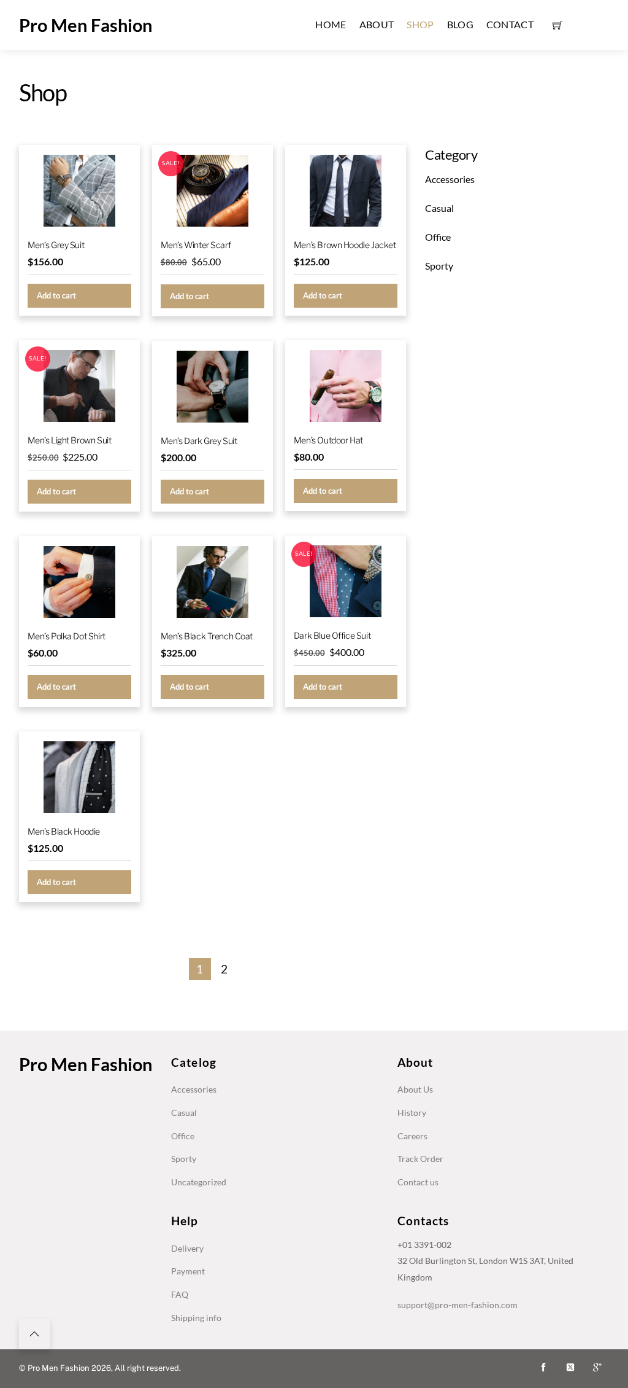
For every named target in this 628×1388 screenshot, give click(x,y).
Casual (439, 208)
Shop (420, 24)
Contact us (417, 1182)
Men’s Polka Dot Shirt (66, 636)
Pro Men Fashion (85, 25)
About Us (415, 1089)
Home (330, 24)
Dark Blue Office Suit (332, 635)
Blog (460, 24)
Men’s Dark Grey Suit (199, 440)
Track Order (420, 1158)
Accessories (450, 179)
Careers (412, 1136)
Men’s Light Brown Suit (70, 440)
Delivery (187, 1248)
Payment (188, 1271)
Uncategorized (198, 1182)
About (376, 24)
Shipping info (196, 1317)
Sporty (439, 265)
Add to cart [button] (56, 295)
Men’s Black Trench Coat (207, 636)
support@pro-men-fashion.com (457, 1305)
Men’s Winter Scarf (196, 245)
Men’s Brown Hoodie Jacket (345, 245)
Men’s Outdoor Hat (328, 440)
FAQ (179, 1294)
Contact (510, 24)
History (411, 1112)
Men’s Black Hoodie (64, 831)
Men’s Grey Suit (56, 245)
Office (438, 237)
